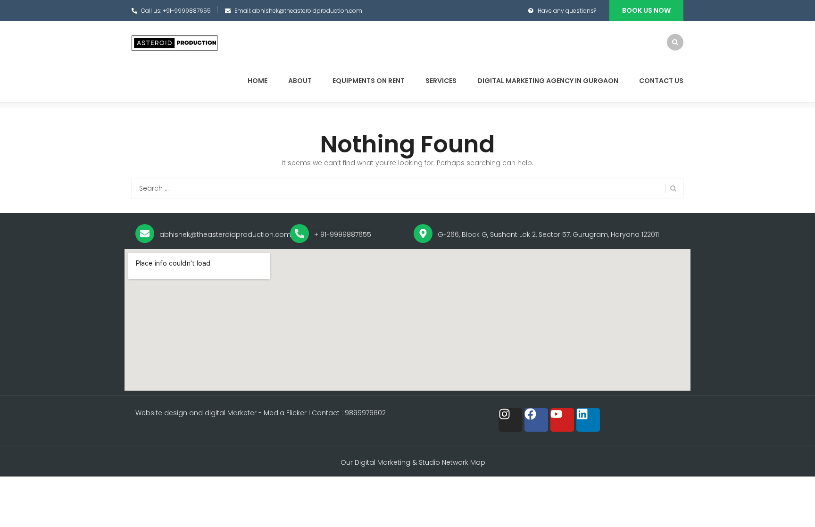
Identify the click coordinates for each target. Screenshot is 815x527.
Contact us (661, 80)
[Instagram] (510, 420)
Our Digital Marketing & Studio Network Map (413, 462)
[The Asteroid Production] (175, 43)
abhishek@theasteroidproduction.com (307, 11)
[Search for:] (407, 188)
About (300, 80)
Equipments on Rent (369, 80)
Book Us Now (646, 10)
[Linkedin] (588, 420)
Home (257, 80)
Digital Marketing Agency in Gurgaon (547, 80)
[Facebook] (536, 420)
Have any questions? (567, 11)
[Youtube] (562, 420)
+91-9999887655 (187, 11)
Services (441, 80)
